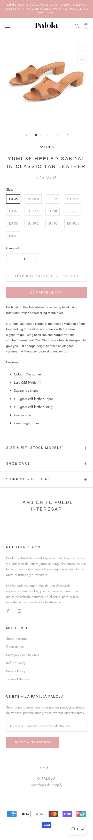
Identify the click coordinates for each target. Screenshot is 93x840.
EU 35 (13, 198)
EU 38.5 (72, 211)
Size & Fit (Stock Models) (35, 448)
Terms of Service (17, 679)
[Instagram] (19, 610)
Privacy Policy (15, 671)
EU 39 (13, 223)
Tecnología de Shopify (46, 784)
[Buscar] (77, 26)
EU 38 (52, 211)
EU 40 (52, 223)
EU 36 (53, 198)
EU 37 (13, 211)
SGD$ (44, 767)
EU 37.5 (32, 211)
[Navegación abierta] (7, 26)
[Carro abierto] (86, 25)
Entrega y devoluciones (22, 654)
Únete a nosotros (33, 742)
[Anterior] (26, 135)
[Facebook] (8, 610)
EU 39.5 (32, 223)
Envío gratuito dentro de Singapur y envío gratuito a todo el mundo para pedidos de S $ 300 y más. (46, 9)
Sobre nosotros (16, 638)
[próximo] (67, 135)
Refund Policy (16, 662)
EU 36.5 (72, 198)
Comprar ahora (46, 292)
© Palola (46, 778)
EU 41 (13, 235)
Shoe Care (18, 463)
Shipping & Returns (28, 479)
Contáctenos (15, 646)
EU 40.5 (73, 223)
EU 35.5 (33, 198)
